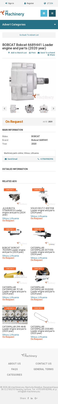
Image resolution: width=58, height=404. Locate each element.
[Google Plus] (36, 398)
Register (30, 3)
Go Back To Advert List (29, 35)
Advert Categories (14, 24)
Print (33, 53)
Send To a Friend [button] (47, 53)
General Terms (44, 369)
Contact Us (44, 363)
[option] (29, 81)
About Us (14, 363)
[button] (52, 13)
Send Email (12, 159)
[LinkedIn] (31, 398)
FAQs (14, 369)
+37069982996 (46, 159)
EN (52, 3)
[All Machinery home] (12, 13)
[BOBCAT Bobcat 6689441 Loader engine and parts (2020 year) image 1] (29, 81)
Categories (14, 374)
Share (52, 55)
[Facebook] (28, 398)
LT (48, 3)
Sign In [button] (11, 3)
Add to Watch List (18, 53)
